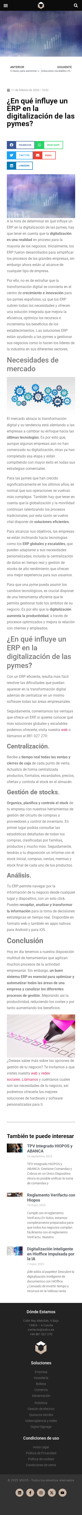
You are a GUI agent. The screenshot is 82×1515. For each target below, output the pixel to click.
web (64, 730)
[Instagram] (41, 1493)
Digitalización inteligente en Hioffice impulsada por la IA (50, 1253)
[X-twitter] (52, 1493)
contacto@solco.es (41, 1329)
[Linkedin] (19, 1493)
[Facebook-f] (30, 1493)
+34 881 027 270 (41, 1334)
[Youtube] (63, 1493)
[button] (5, 5)
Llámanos (30, 1079)
